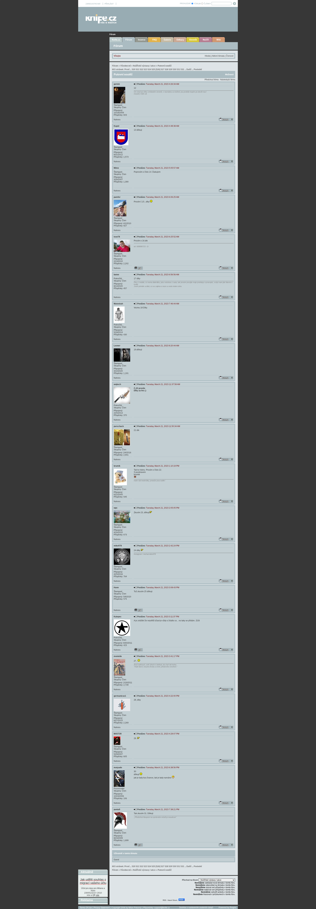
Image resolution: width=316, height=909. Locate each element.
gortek (117, 84)
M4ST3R (118, 734)
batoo (116, 274)
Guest (116, 859)
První (126, 69)
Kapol (116, 126)
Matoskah (118, 304)
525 (153, 69)
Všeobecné (125, 66)
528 (166, 69)
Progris (233, 907)
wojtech (117, 384)
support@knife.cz (162, 908)
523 (145, 69)
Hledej (208, 56)
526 (158, 69)
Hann (116, 587)
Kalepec (117, 616)
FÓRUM (197, 4)
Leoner (117, 346)
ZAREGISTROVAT (93, 4)
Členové (230, 56)
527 (162, 69)
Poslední (198, 69)
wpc (116, 508)
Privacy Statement (102, 908)
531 (178, 69)
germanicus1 (120, 696)
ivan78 (117, 237)
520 (133, 69)
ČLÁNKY (207, 4)
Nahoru (117, 119)
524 (149, 69)
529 (170, 69)
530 (174, 69)
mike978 (118, 546)
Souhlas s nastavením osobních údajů (196, 907)
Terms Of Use (86, 908)
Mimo (116, 168)
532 (182, 69)
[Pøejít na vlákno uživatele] (138, 268)
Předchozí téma (212, 79)
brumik (117, 466)
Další (188, 69)
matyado (118, 767)
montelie (118, 656)
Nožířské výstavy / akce (144, 66)
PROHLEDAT (185, 3)
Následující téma (227, 79)
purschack (119, 426)
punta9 (117, 809)
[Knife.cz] (101, 22)
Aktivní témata (218, 56)
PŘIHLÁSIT (109, 4)
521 (137, 69)
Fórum (112, 34)
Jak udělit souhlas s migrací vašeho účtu (93, 881)
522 (141, 69)
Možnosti (229, 74)
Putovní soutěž (164, 66)
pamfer (117, 197)
